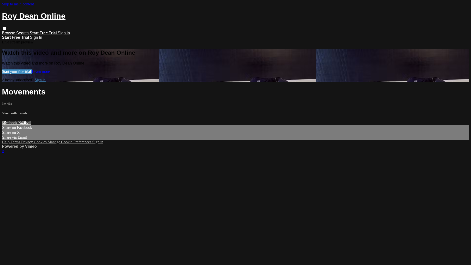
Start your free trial (17, 71)
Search (23, 33)
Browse (9, 33)
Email (26, 123)
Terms (16, 142)
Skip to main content (18, 4)
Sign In (36, 37)
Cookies (41, 142)
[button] (4, 28)
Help (6, 142)
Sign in (64, 33)
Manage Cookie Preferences (70, 142)
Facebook (10, 123)
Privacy (27, 142)
